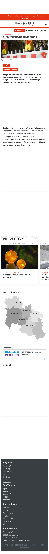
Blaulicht (6, 499)
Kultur (5, 491)
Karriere (6, 507)
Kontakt (6, 516)
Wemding (7, 482)
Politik (5, 496)
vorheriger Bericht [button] (20, 243)
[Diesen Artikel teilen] (6, 65)
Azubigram (32, 16)
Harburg (6, 468)
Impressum (7, 510)
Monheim (7, 471)
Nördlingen (7, 474)
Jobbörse (15, 16)
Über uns (6, 524)
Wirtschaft (7, 494)
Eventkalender (24, 16)
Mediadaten (24, 18)
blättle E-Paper (9, 365)
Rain (5, 479)
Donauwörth (8, 466)
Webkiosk (9, 16)
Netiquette (7, 521)
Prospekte (40, 16)
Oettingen (7, 477)
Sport (5, 488)
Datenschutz (8, 513)
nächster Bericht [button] (39, 243)
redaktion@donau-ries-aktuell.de (16, 540)
